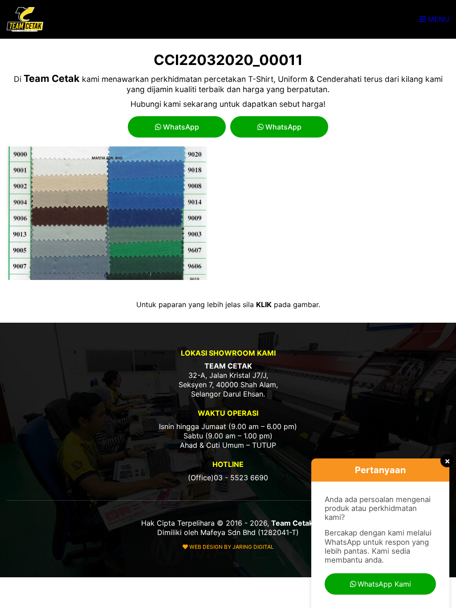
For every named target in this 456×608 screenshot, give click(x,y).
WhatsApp (180, 126)
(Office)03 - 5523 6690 (228, 477)
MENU (437, 19)
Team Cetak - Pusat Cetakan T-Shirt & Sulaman (26, 19)
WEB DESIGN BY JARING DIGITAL (231, 546)
